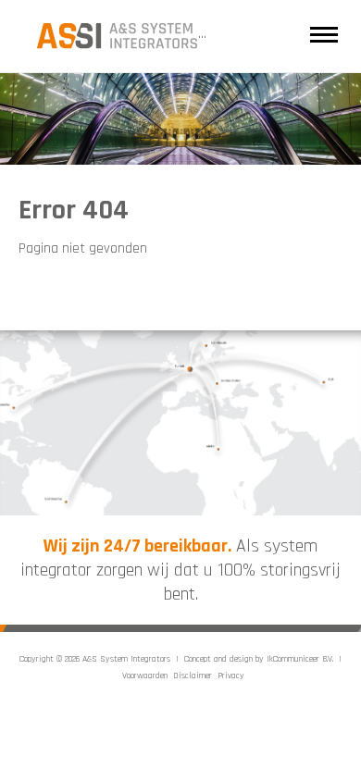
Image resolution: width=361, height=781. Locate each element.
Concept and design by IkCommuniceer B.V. (258, 658)
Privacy (231, 675)
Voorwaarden (145, 675)
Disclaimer (192, 675)
